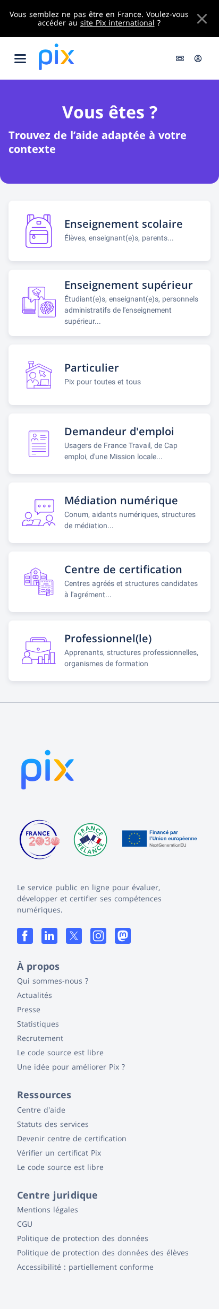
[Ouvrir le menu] (20, 58)
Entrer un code (181, 58)
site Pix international (117, 23)
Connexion (198, 58)
